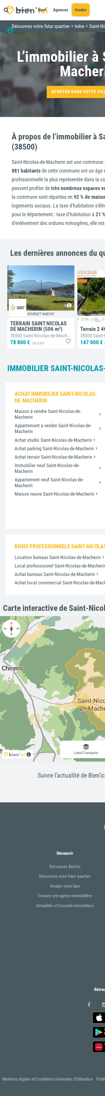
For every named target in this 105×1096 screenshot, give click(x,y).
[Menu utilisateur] (13, 30)
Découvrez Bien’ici (64, 866)
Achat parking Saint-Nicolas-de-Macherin (54, 448)
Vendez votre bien (65, 886)
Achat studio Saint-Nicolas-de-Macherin (53, 440)
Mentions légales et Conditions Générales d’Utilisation (47, 1079)
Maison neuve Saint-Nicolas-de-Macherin (54, 494)
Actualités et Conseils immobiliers (65, 905)
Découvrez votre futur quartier (64, 876)
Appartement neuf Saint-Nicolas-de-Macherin (49, 482)
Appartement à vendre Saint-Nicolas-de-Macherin (53, 428)
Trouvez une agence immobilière (65, 895)
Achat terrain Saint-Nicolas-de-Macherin (53, 457)
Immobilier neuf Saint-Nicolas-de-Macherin (47, 468)
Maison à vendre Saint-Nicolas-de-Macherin (48, 414)
